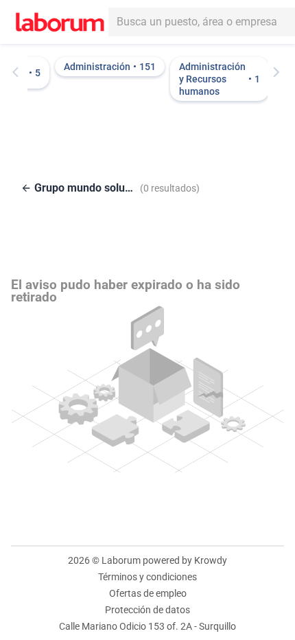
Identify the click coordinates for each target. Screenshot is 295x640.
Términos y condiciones (147, 576)
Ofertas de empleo (148, 593)
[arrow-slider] (18, 72)
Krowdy (210, 560)
